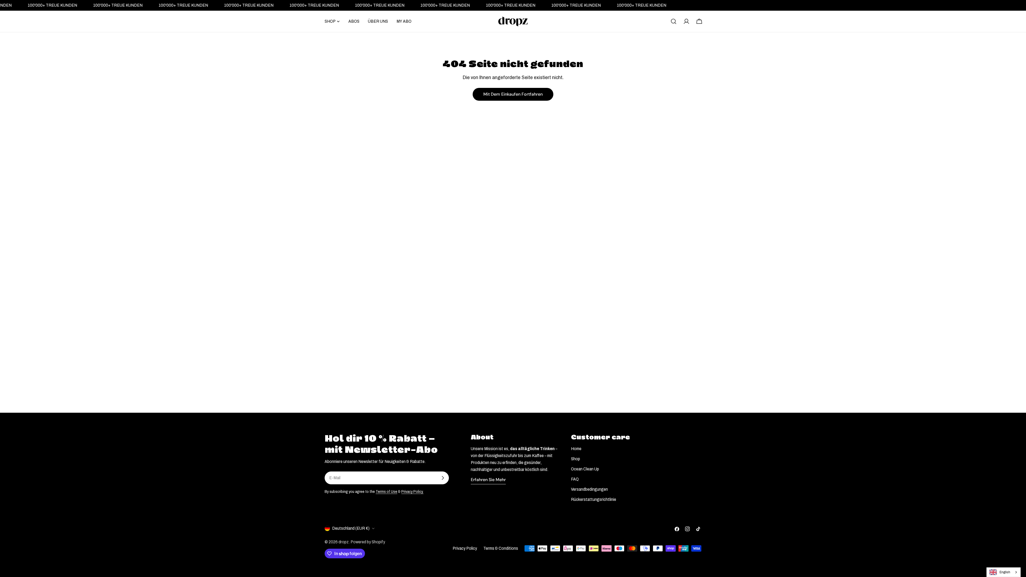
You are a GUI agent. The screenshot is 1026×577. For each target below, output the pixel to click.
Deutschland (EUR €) (351, 528)
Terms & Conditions (500, 548)
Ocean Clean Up (585, 469)
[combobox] (1003, 572)
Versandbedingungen (589, 489)
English (1005, 572)
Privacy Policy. (412, 491)
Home (576, 448)
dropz (344, 542)
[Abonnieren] (442, 478)
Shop (575, 459)
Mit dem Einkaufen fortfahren (513, 94)
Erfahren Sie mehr (488, 479)
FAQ (575, 479)
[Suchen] (673, 21)
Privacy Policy (465, 548)
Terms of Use (386, 491)
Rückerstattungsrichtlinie (593, 499)
